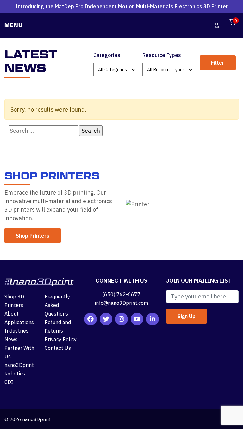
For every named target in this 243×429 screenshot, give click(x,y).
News (10, 339)
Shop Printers (32, 235)
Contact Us (58, 347)
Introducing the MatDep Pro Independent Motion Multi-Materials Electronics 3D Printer (122, 8)
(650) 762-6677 (121, 294)
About (11, 313)
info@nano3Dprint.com (121, 302)
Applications (19, 322)
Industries (16, 330)
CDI (8, 382)
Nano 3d (117, 25)
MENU (13, 25)
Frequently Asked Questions (57, 305)
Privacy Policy (61, 339)
